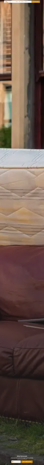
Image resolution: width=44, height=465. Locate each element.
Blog (19, 1)
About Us (22, 1)
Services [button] (17, 1)
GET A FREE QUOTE (27, 461)
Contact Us (26, 1)
